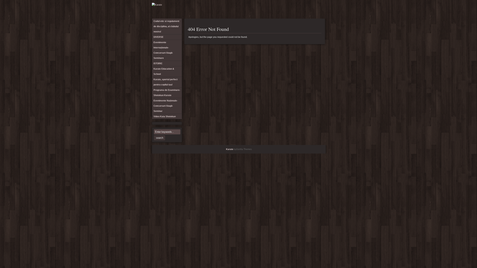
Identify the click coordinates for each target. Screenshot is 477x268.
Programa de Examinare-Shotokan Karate (284, 9)
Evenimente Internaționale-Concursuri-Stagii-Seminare (265, 9)
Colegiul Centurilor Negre (309, 9)
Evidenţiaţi (321, 9)
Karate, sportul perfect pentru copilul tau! (166, 82)
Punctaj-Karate (315, 9)
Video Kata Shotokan (290, 9)
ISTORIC (272, 9)
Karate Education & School (278, 9)
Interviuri (302, 9)
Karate (229, 149)
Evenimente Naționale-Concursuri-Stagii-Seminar (296, 9)
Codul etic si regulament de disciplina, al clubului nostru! (253, 9)
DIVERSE (259, 9)
